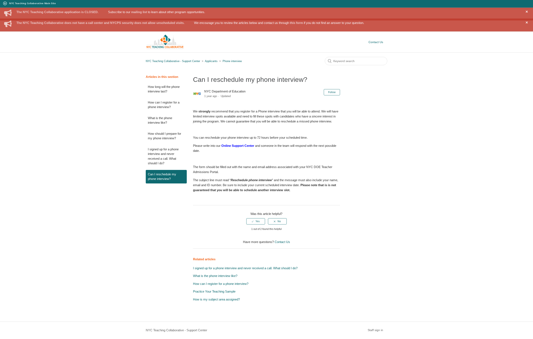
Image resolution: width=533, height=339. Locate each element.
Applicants (211, 61)
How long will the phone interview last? (164, 89)
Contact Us (376, 42)
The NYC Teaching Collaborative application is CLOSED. (57, 12)
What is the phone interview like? (160, 120)
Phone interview (232, 61)
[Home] (165, 48)
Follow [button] (332, 92)
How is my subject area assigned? (216, 299)
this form (296, 23)
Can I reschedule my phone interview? (162, 176)
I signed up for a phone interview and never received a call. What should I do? (163, 156)
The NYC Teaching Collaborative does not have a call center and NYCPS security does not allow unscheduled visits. (100, 23)
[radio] (255, 221)
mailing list (139, 12)
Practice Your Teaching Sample (214, 291)
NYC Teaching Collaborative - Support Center (173, 61)
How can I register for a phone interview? (163, 105)
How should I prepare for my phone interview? (164, 136)
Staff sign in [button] (375, 330)
